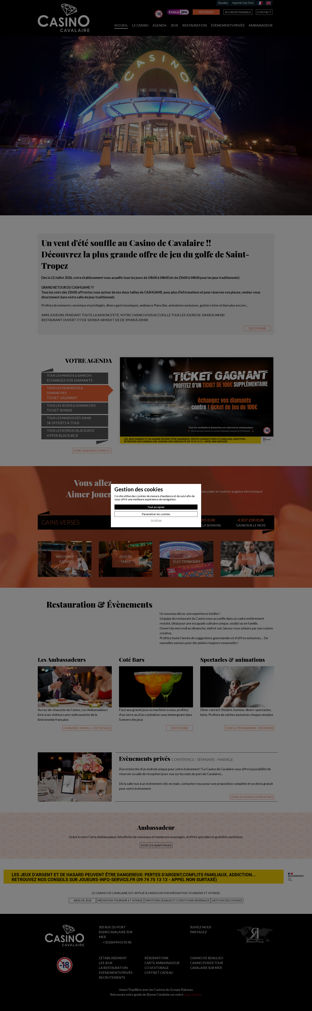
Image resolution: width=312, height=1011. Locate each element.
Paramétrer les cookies (156, 514)
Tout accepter (156, 507)
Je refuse (156, 520)
